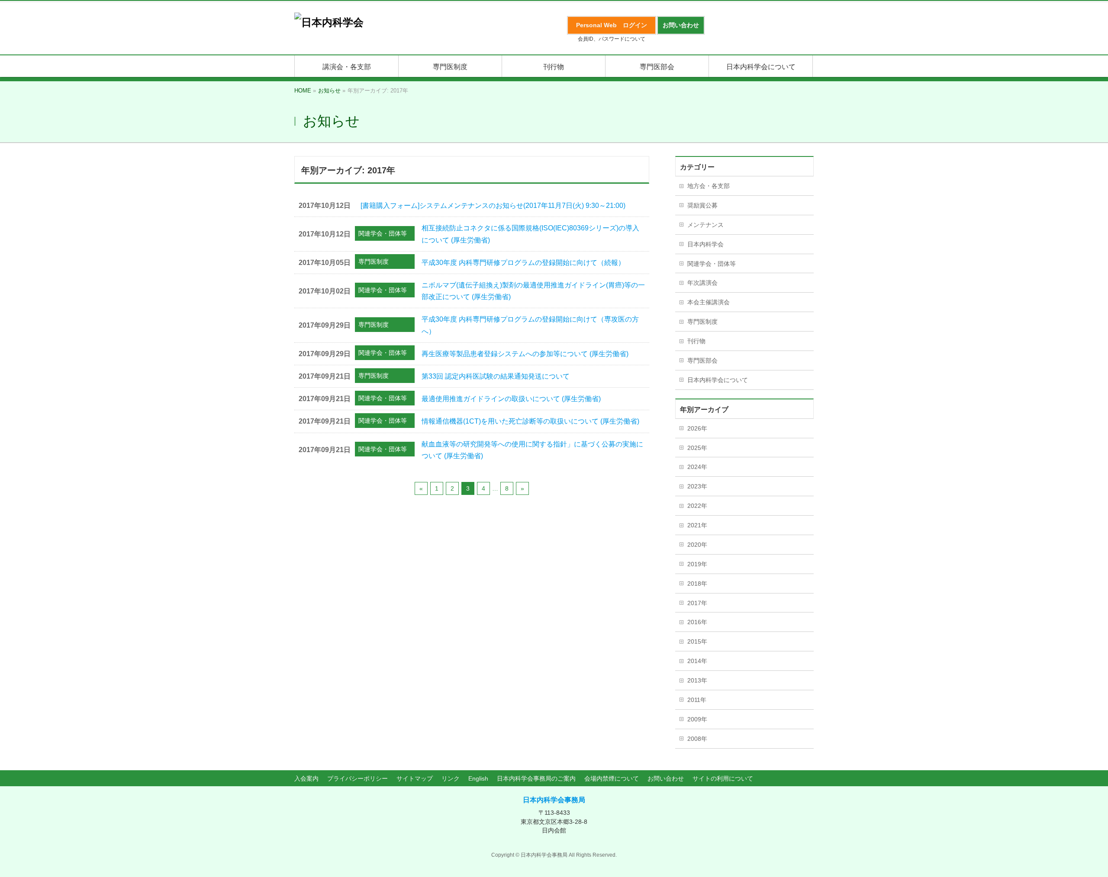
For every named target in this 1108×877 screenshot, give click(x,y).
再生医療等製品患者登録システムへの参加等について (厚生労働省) (525, 353)
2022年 (697, 505)
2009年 (697, 719)
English (478, 778)
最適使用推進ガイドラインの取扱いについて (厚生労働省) (511, 398)
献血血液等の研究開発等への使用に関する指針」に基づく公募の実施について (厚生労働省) (532, 449)
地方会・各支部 (708, 185)
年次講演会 (702, 282)
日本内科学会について (717, 379)
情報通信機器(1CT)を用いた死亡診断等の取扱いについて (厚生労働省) (530, 421)
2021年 (697, 525)
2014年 (697, 660)
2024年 (697, 466)
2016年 (697, 622)
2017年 (697, 603)
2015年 (697, 641)
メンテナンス (705, 224)
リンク (450, 778)
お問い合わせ (665, 778)
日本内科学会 (705, 244)
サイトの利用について (722, 778)
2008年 (697, 738)
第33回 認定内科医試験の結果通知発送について (496, 376)
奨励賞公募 (702, 205)
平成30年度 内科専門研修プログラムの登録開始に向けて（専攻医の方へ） (530, 325)
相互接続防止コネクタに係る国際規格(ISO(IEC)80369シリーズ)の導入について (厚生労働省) (530, 233)
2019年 (697, 564)
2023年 (697, 486)
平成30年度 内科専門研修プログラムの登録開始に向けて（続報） (523, 262)
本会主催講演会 (708, 302)
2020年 (697, 544)
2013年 (697, 680)
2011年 (696, 699)
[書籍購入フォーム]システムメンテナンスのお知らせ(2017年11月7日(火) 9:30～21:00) (493, 205)
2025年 (697, 447)
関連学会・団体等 (382, 233)
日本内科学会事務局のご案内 (536, 778)
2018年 (697, 583)
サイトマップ (414, 778)
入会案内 (306, 778)
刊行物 (696, 341)
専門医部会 (702, 360)
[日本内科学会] (329, 22)
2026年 (697, 428)
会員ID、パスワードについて (611, 39)
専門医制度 (373, 261)
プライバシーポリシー (357, 778)
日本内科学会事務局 (554, 800)
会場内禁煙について (611, 778)
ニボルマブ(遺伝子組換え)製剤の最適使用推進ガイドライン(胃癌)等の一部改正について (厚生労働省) (533, 290)
